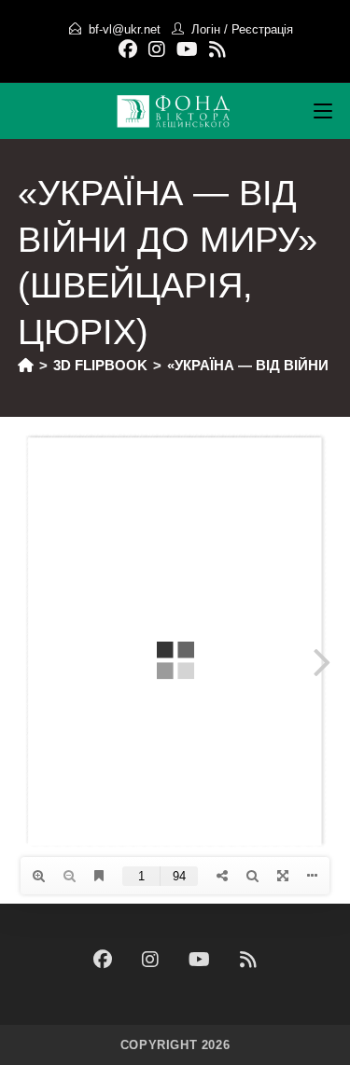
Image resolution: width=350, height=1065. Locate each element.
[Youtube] (199, 959)
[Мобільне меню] (323, 111)
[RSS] (248, 959)
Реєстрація (262, 29)
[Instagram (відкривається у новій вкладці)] (157, 49)
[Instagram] (150, 959)
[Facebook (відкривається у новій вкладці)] (131, 49)
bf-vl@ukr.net (125, 29)
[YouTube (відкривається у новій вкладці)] (187, 49)
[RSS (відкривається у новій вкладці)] (217, 49)
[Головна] (26, 365)
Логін (205, 29)
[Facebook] (102, 959)
